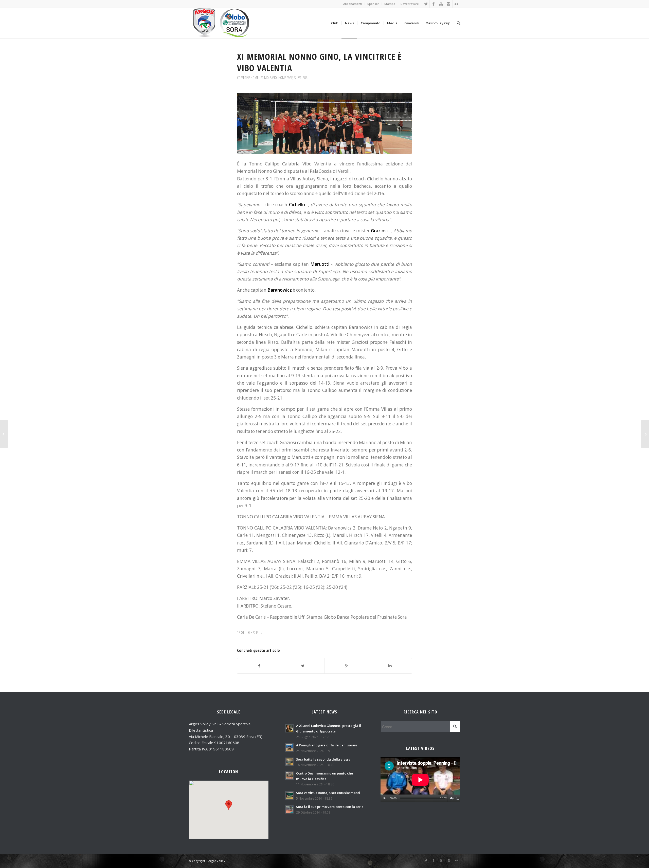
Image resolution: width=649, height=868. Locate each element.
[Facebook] (433, 4)
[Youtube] (441, 4)
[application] (420, 779)
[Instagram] (448, 4)
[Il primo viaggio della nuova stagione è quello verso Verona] (645, 434)
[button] (228, 805)
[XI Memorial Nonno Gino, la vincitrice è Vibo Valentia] (324, 123)
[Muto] (452, 798)
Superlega (300, 77)
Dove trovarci (410, 4)
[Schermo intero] (458, 798)
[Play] (384, 798)
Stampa (389, 4)
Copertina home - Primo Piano (257, 77)
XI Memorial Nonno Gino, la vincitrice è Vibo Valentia (319, 62)
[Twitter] (425, 4)
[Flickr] (456, 4)
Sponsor (373, 4)
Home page (285, 77)
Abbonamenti (352, 4)
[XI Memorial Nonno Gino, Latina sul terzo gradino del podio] (4, 434)
